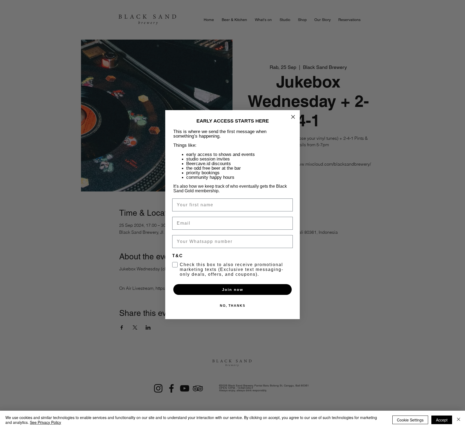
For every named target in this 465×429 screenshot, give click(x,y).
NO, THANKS (232, 306)
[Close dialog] (293, 117)
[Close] (458, 420)
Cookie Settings (410, 420)
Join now (232, 289)
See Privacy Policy (45, 422)
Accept (442, 420)
